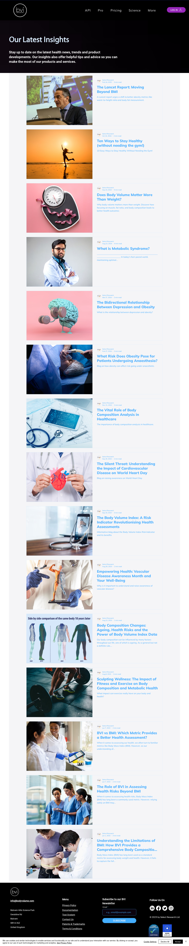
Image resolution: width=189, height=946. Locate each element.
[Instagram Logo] (171, 908)
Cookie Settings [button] (150, 941)
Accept (178, 941)
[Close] (185, 941)
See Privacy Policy (64, 942)
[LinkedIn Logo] (152, 908)
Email (105, 907)
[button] (151, 10)
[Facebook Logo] (158, 908)
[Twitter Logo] (164, 908)
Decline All (165, 941)
